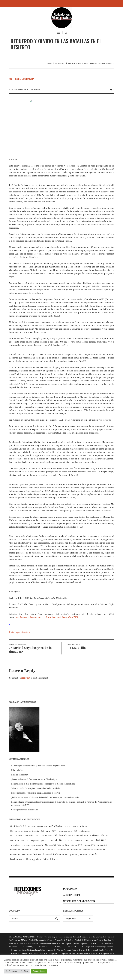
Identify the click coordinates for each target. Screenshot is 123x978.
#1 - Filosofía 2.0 (18, 826)
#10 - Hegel (60, 63)
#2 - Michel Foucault (37, 826)
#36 (102, 835)
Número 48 (39, 849)
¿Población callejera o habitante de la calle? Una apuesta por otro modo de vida (45, 797)
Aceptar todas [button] (39, 971)
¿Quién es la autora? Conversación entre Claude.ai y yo (34, 779)
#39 (17, 840)
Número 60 (15, 854)
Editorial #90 (16, 770)
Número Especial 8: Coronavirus (51, 854)
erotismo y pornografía (32, 844)
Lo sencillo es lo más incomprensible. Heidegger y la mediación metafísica (43, 784)
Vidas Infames (50, 859)
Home (49, 63)
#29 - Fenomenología (62, 830)
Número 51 (51, 849)
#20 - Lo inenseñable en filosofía (24, 830)
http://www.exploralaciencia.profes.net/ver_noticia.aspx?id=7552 (47, 617)
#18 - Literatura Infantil (76, 826)
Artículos (62, 840)
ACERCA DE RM (71, 895)
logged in (25, 677)
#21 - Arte (45, 830)
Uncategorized (34, 859)
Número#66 (63, 844)
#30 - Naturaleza (82, 830)
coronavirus (76, 840)
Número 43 (15, 849)
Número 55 (76, 849)
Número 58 (99, 849)
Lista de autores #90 (19, 775)
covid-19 (88, 840)
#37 (107, 835)
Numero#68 (50, 844)
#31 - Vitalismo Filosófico (22, 835)
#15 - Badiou (56, 826)
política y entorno (78, 854)
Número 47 (27, 849)
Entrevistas (15, 844)
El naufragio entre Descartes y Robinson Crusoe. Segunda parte (38, 766)
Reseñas (94, 854)
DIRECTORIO (70, 889)
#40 (22, 840)
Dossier (100, 840)
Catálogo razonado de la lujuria (24, 810)
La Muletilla (77, 648)
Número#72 (76, 844)
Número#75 (89, 844)
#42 (51, 840)
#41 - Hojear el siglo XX (37, 840)
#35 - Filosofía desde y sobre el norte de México (76, 835)
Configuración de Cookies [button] (17, 971)
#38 (11, 840)
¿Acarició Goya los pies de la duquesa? (30, 650)
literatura (28, 79)
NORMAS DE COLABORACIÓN (79, 901)
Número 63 (27, 854)
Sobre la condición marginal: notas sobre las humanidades (35, 788)
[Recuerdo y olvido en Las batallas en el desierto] (61, 123)
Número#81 (102, 844)
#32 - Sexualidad (44, 835)
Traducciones (17, 859)
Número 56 (87, 849)
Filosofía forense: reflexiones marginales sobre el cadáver (35, 793)
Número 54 (63, 849)
